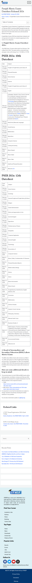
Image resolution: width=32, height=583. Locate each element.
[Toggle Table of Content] (27, 22)
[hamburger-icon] (29, 2)
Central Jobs (6, 424)
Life (14, 169)
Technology (11, 101)
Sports (16, 119)
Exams (7, 16)
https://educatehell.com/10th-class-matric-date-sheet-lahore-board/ (15, 388)
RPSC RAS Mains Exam (10, 422)
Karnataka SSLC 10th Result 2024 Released (12, 464)
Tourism (11, 115)
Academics (9, 416)
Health (18, 113)
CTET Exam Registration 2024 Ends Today (14, 413)
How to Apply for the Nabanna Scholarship (12, 459)
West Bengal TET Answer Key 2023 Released (12, 461)
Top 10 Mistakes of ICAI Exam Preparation (12, 456)
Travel (27, 113)
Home (3, 16)
